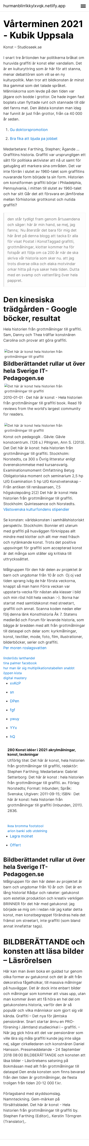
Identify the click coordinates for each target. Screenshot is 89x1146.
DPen (14, 701)
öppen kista (12, 673)
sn (12, 692)
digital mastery (15, 678)
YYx (13, 728)
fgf (12, 710)
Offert (15, 845)
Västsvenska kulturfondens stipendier (36, 509)
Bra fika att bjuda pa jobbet (34, 138)
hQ (12, 736)
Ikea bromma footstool (25, 826)
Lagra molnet (21, 836)
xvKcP (15, 683)
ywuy (14, 719)
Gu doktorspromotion (29, 129)
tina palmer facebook (20, 663)
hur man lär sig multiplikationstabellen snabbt (39, 668)
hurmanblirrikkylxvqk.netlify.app (34, 6)
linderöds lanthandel (19, 658)
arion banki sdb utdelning (27, 831)
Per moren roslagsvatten (25, 648)
